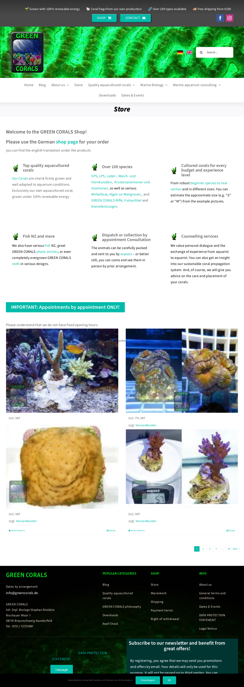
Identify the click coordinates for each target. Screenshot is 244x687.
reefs (16, 263)
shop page (67, 141)
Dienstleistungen (104, 206)
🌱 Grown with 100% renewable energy (52, 9)
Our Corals (20, 178)
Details (112, 530)
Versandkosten (26, 521)
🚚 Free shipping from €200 (212, 9)
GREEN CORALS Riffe (107, 200)
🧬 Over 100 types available (167, 9)
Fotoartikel (132, 200)
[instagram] (229, 18)
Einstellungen (148, 680)
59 (229, 548)
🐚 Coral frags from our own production (114, 9)
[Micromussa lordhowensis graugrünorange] (182, 370)
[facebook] (220, 18)
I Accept (62, 669)
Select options (18, 530)
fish (48, 245)
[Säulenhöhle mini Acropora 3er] (62, 370)
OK (169, 680)
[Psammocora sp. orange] (62, 466)
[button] (104, 18)
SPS (94, 176)
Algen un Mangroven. (125, 194)
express (126, 254)
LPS (102, 176)
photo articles (47, 251)
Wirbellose (99, 194)
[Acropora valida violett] (182, 466)
